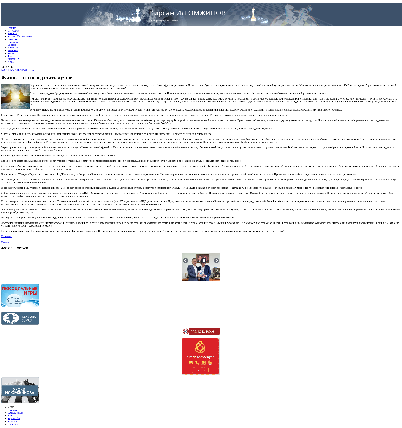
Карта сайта (14, 418)
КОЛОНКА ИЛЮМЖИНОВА (17, 70)
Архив (11, 61)
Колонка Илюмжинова (20, 36)
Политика (13, 39)
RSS (10, 415)
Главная (12, 27)
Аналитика (13, 47)
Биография (13, 30)
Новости (12, 33)
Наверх (5, 242)
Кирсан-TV (14, 59)
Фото (10, 56)
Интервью (13, 42)
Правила (12, 410)
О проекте (13, 424)
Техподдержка (15, 412)
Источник (6, 236)
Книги (11, 53)
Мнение (12, 44)
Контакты (13, 421)
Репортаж (13, 50)
